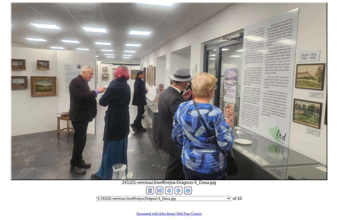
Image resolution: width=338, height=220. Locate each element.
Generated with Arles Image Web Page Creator (169, 214)
